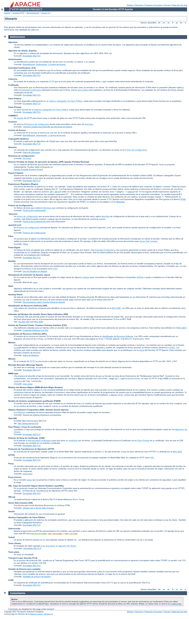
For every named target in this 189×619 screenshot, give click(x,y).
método (20, 118)
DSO (140, 277)
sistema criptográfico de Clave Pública (65, 101)
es (168, 23)
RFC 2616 (177, 452)
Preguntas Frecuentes (153, 5)
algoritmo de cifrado (67, 546)
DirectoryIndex (39, 534)
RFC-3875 (182, 328)
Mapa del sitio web (179, 5)
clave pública (83, 90)
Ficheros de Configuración (34, 210)
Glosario (167, 5)
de (159, 23)
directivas (89, 124)
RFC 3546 (38, 322)
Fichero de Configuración (136, 150)
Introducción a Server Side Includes (38, 508)
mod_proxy (28, 474)
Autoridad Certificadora (31, 90)
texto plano (50, 546)
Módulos (130, 5)
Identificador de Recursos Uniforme (117, 336)
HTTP (51, 81)
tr (185, 23)
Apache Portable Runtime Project (28, 169)
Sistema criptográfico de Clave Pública (51, 110)
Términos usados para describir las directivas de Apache (47, 127)
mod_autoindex (55, 534)
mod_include (71, 534)
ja (176, 23)
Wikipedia (120, 202)
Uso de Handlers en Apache (35, 271)
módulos (86, 277)
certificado (72, 440)
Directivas (139, 5)
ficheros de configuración (38, 124)
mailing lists (176, 604)
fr (173, 23)
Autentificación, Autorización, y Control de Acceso (44, 64)
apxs (35, 282)
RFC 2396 (116, 308)
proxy (29, 480)
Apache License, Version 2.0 (41, 614)
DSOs (172, 347)
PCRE (183, 199)
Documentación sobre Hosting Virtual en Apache (44, 302)
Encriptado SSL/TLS (31, 56)
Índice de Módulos (31, 355)
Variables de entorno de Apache (37, 576)
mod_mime (28, 384)
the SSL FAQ (24, 322)
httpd (16, 348)
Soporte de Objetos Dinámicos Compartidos (42, 415)
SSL (152, 457)
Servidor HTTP (18, 13)
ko (181, 23)
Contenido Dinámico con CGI (35, 330)
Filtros (25, 244)
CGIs (55, 269)
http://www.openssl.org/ (28, 423)
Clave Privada (143, 440)
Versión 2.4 (45, 13)
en (163, 23)
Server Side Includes (148, 241)
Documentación (33, 13)
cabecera (18, 381)
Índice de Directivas (31, 152)
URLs (16, 311)
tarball (141, 350)
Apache (7, 13)
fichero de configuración (27, 216)
